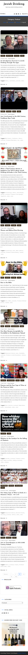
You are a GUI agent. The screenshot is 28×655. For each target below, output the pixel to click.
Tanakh (13, 225)
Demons (10, 405)
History (3, 55)
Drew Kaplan (11, 58)
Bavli (6, 405)
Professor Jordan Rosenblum (13, 355)
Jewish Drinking (14, 4)
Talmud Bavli (15, 326)
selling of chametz (17, 460)
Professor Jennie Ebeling (12, 252)
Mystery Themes (22, 653)
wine (12, 196)
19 (23, 574)
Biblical (21, 250)
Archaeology (8, 192)
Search (24, 14)
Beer (2, 225)
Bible (17, 250)
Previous (6, 574)
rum (18, 140)
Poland (16, 564)
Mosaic (2, 194)
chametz (7, 458)
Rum (14, 111)
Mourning (3, 514)
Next (16, 576)
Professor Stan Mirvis (11, 140)
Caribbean (15, 138)
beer (14, 250)
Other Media (9, 55)
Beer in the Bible (6, 282)
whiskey (7, 462)
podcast (18, 81)
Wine (22, 380)
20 (11, 576)
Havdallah (21, 353)
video (22, 81)
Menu (3, 13)
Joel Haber (12, 81)
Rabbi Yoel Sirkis (8, 460)
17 (15, 574)
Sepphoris (3, 196)
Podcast (17, 55)
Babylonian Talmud (10, 353)
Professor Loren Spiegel (17, 194)
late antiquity (20, 192)
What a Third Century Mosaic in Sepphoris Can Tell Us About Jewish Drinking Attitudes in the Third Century (14, 170)
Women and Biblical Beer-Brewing (12, 230)
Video (22, 55)
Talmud (24, 355)
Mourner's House (20, 513)
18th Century (8, 138)
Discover (3, 84)
